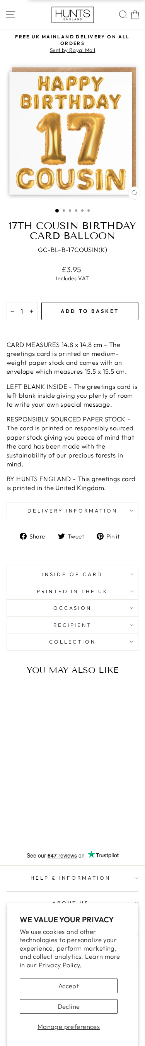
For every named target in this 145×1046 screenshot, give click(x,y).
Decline (69, 1006)
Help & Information (71, 878)
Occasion (72, 608)
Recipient (72, 625)
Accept (68, 986)
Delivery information (72, 510)
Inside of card (72, 574)
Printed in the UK (73, 591)
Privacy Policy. (60, 965)
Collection (72, 642)
